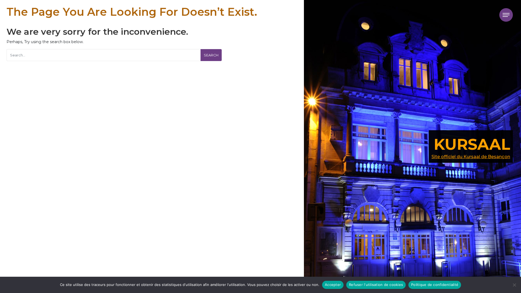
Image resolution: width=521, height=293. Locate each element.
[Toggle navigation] (506, 15)
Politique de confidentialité (434, 284)
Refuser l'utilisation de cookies (376, 284)
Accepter (333, 284)
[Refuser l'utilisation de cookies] (514, 285)
